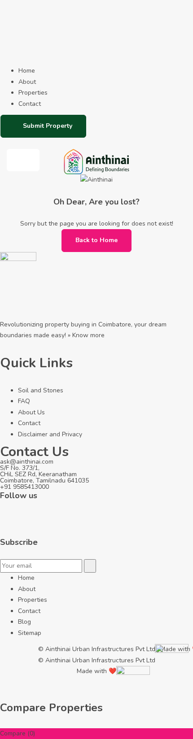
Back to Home (96, 240)
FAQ (24, 401)
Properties (33, 92)
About (27, 82)
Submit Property (47, 126)
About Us (31, 412)
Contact (29, 104)
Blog (24, 621)
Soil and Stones (40, 390)
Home (26, 70)
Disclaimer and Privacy (50, 434)
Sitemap (29, 633)
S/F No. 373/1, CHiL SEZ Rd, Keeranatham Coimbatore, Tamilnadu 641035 (44, 474)
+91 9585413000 (24, 487)
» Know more (86, 335)
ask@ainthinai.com (26, 461)
